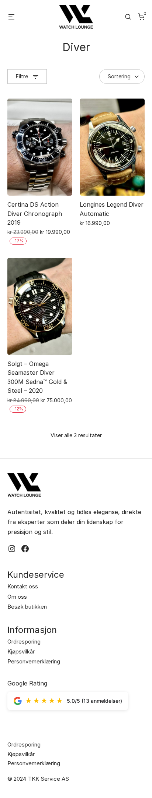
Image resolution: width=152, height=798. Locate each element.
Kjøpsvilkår (21, 651)
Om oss (17, 596)
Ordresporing (24, 641)
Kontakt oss (22, 586)
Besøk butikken (27, 606)
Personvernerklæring (33, 661)
